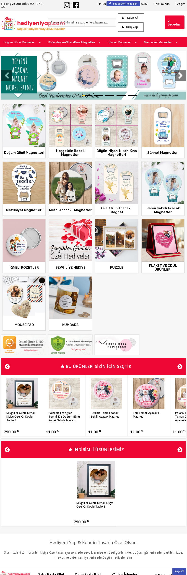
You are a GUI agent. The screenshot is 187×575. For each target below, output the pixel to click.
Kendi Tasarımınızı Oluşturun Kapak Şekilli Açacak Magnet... (106, 416)
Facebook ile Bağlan (125, 3)
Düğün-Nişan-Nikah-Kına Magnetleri (71, 42)
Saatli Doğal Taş (59, 413)
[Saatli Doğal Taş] (64, 408)
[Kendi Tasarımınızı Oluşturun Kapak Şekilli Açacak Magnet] (106, 408)
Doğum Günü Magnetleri (19, 42)
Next (179, 367)
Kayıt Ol (132, 17)
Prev (7, 367)
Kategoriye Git (24, 131)
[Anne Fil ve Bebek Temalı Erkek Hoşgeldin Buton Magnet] (22, 409)
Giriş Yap (132, 27)
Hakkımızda (161, 4)
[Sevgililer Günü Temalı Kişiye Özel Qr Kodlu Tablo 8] (148, 408)
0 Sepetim (174, 22)
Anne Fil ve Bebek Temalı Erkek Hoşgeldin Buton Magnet (21, 418)
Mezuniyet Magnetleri (158, 42)
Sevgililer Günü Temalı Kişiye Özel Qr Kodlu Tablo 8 (147, 416)
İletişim (180, 4)
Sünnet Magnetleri (119, 42)
